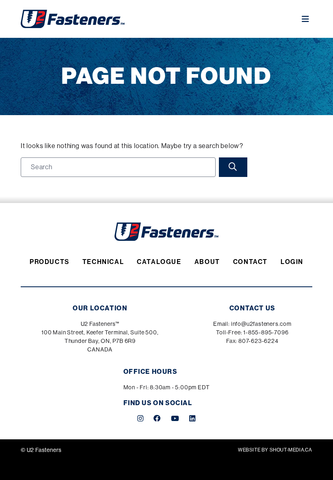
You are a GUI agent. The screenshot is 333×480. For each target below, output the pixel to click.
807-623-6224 (258, 341)
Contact (250, 262)
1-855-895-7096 (265, 332)
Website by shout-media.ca (275, 450)
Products (49, 262)
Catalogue (159, 262)
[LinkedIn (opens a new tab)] (192, 419)
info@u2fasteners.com (261, 324)
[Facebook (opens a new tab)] (157, 419)
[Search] (233, 167)
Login (292, 262)
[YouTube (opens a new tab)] (175, 419)
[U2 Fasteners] (73, 19)
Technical (103, 262)
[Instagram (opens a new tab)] (140, 419)
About (207, 262)
